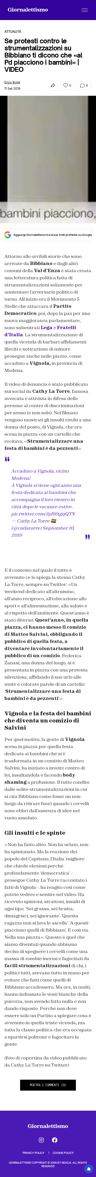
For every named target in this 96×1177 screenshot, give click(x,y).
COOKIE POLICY (63, 1153)
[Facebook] (54, 1140)
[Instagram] (41, 1140)
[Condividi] (53, 85)
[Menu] (84, 10)
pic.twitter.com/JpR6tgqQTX (43, 514)
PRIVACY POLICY (34, 1153)
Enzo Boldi (12, 82)
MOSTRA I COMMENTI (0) (48, 1085)
